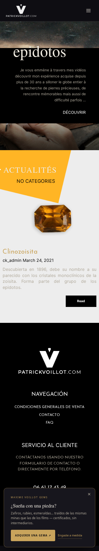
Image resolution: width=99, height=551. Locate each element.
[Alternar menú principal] (88, 10)
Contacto (49, 415)
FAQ (49, 422)
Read (81, 301)
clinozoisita (20, 252)
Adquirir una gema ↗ (33, 535)
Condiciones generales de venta (49, 407)
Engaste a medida (70, 535)
